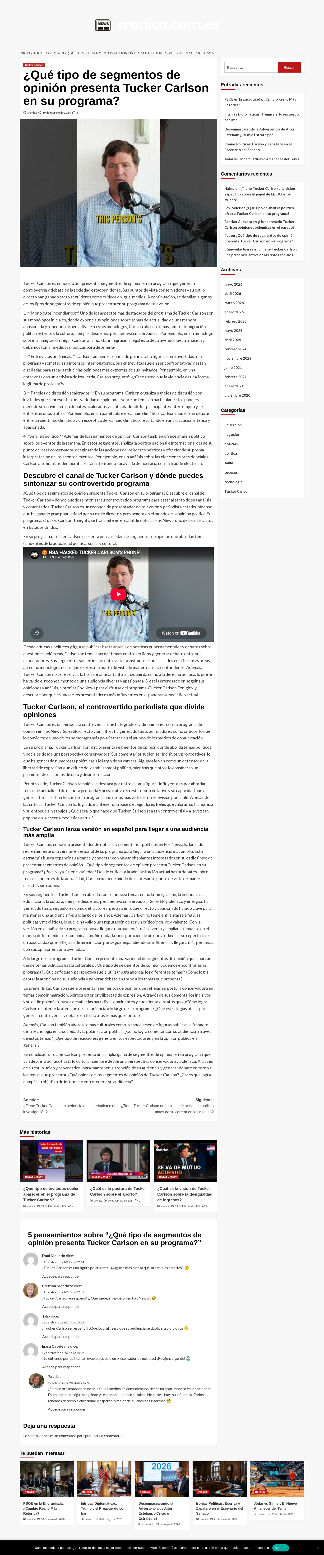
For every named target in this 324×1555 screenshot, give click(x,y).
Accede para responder (61, 1276)
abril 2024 (232, 340)
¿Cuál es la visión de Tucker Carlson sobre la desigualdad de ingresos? (184, 1194)
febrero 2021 (235, 377)
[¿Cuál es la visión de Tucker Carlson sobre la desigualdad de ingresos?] (185, 1161)
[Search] (301, 51)
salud (228, 463)
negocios (232, 434)
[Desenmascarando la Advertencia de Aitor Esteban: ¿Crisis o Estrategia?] (162, 1479)
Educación (233, 425)
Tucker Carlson (34, 65)
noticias (231, 444)
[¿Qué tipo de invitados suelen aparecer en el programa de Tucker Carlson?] (51, 1161)
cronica (32, 112)
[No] (318, 1548)
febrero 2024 (235, 349)
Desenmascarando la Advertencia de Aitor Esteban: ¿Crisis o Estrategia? (259, 132)
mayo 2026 (233, 284)
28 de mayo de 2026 (110, 1519)
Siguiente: (167, 1106)
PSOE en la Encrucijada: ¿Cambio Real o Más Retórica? (260, 102)
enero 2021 (234, 386)
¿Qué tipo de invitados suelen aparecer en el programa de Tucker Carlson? (51, 1194)
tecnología (233, 482)
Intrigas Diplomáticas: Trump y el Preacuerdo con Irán (261, 117)
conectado (67, 1435)
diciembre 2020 (237, 395)
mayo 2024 (233, 330)
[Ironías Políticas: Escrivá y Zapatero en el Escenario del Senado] (220, 1479)
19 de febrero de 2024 (56, 112)
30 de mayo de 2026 (53, 1519)
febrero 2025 (235, 321)
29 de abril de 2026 (282, 1514)
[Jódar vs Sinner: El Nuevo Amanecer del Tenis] (277, 1479)
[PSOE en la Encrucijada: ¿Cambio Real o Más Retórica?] (47, 1479)
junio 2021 (233, 367)
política (230, 453)
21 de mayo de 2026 (225, 1519)
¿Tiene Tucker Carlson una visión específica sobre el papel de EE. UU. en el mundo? (259, 194)
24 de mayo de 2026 (168, 1524)
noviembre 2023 (237, 358)
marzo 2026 (234, 303)
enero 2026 (234, 312)
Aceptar (281, 1548)
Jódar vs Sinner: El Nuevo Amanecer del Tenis (261, 159)
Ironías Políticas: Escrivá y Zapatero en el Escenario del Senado (258, 147)
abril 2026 (232, 293)
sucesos (231, 472)
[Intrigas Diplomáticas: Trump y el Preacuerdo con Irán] (104, 1479)
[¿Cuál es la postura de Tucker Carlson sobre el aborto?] (118, 1161)
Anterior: (69, 1106)
